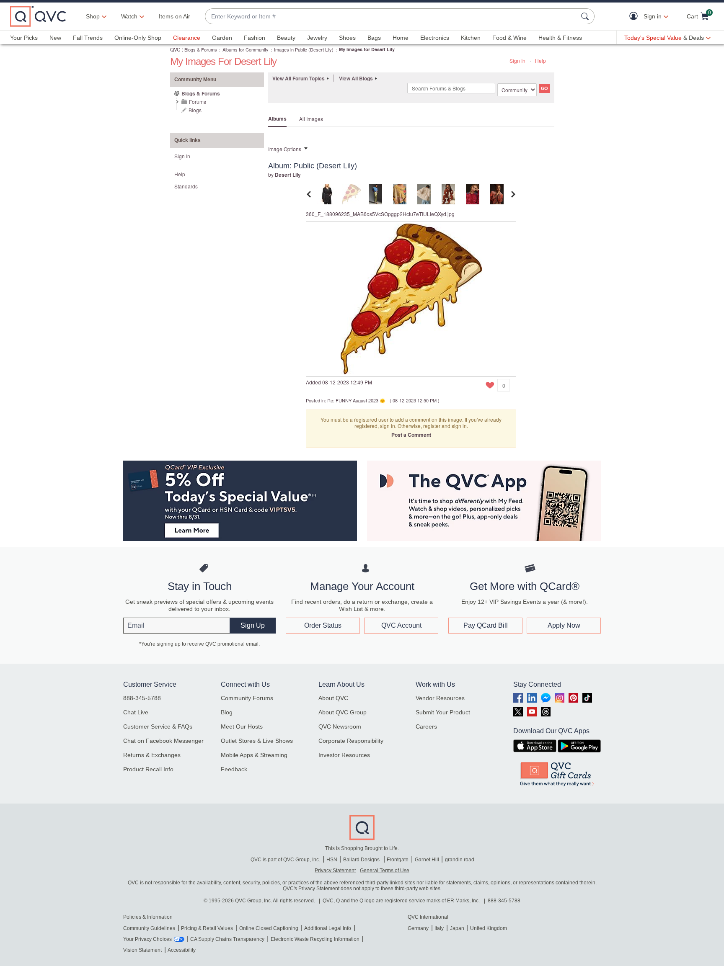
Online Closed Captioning (268, 928)
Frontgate (398, 860)
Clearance (186, 37)
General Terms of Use (384, 870)
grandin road (459, 860)
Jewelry (317, 37)
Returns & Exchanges (152, 755)
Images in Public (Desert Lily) (304, 49)
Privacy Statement (335, 870)
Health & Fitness (560, 37)
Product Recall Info (148, 769)
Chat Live (135, 712)
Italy (439, 928)
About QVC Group (342, 712)
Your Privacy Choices (147, 939)
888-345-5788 (142, 698)
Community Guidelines (149, 928)
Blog (227, 712)
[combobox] (391, 16)
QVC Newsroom (339, 726)
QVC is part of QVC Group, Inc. (285, 860)
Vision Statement (142, 950)
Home (401, 37)
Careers (426, 726)
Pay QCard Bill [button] (485, 625)
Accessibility (182, 950)
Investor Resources (344, 755)
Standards (186, 186)
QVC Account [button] (401, 625)
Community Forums (247, 698)
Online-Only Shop (137, 37)
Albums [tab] (277, 118)
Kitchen (471, 37)
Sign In (517, 60)
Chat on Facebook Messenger (163, 740)
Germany (418, 928)
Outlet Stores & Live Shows (257, 740)
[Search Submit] (586, 16)
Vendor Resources (440, 698)
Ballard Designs (362, 860)
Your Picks (24, 37)
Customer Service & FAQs (157, 726)
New (55, 37)
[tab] (327, 193)
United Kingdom (488, 928)
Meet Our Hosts (242, 726)
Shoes (347, 37)
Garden (222, 37)
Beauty (286, 37)
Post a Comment (411, 434)
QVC (175, 49)
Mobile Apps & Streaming (254, 755)
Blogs (195, 109)
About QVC (333, 698)
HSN (331, 860)
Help (540, 60)
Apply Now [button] (564, 625)
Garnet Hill (427, 860)
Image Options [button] (284, 148)
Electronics (434, 37)
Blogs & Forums (200, 49)
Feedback (234, 769)
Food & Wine (509, 37)
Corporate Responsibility (350, 740)
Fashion (254, 37)
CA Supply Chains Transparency (227, 939)
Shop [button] (93, 16)
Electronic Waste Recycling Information (315, 939)
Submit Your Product (443, 712)
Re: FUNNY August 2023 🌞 (356, 400)
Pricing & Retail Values (207, 928)
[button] (635, 16)
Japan (457, 928)
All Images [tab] (311, 118)
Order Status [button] (322, 625)
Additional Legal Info (327, 928)
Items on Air (174, 16)
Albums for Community (245, 49)
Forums (197, 101)
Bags (374, 37)
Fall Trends (88, 37)
